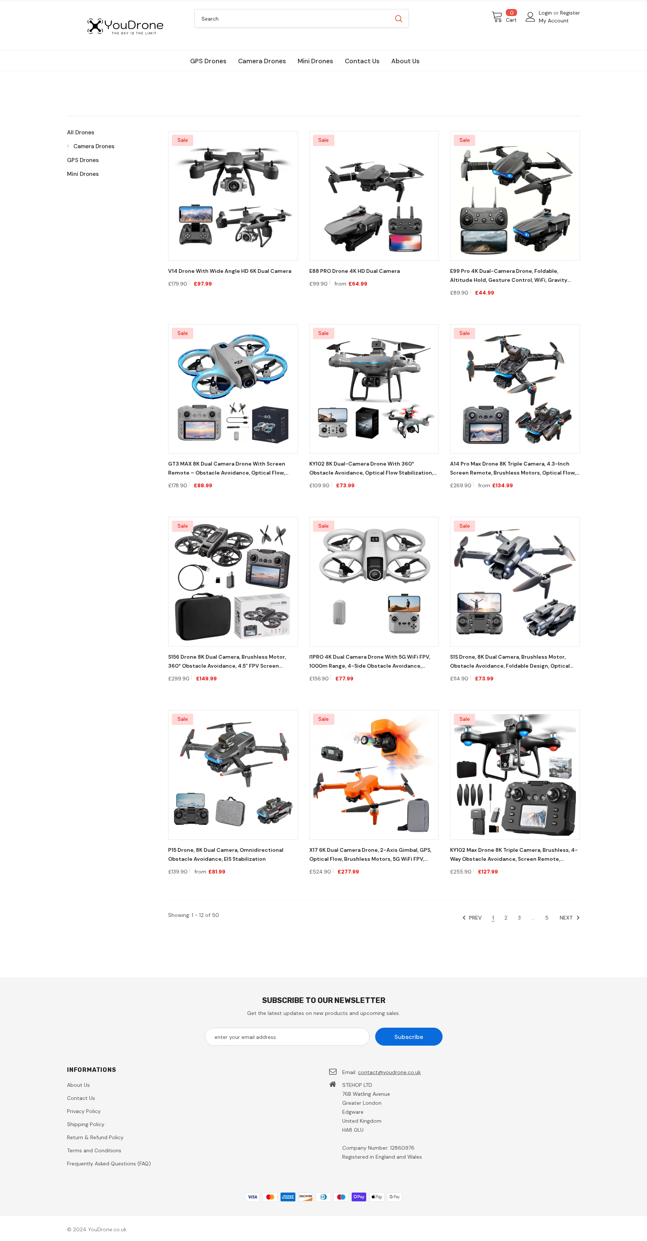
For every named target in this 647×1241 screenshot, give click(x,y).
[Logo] (125, 26)
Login (546, 12)
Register (570, 12)
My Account (554, 20)
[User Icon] (530, 17)
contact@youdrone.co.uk (389, 1072)
